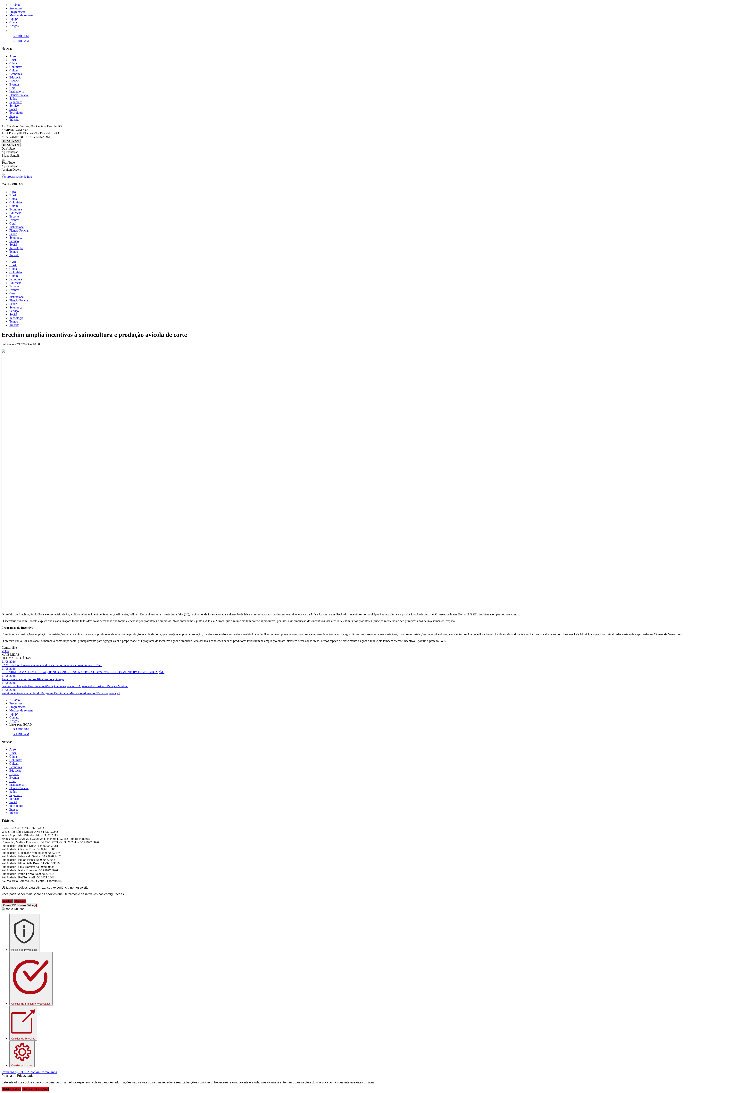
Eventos (14, 84)
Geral (12, 88)
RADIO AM (21, 41)
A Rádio (14, 4)
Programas (15, 8)
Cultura (14, 70)
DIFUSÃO (11, 140)
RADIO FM (21, 36)
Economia (15, 74)
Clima (13, 63)
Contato (14, 22)
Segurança (15, 102)
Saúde (13, 98)
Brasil (13, 60)
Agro (12, 56)
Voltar (5, 651)
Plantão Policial (19, 95)
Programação (17, 11)
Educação (15, 77)
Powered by (29, 1072)
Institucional (16, 91)
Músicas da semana (21, 15)
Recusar (19, 901)
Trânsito (14, 119)
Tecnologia (16, 112)
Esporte (14, 81)
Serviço (14, 105)
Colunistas (15, 67)
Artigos (14, 26)
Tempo (13, 116)
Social (13, 109)
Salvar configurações (35, 1089)
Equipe (13, 19)
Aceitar (7, 901)
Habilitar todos (11, 1089)
